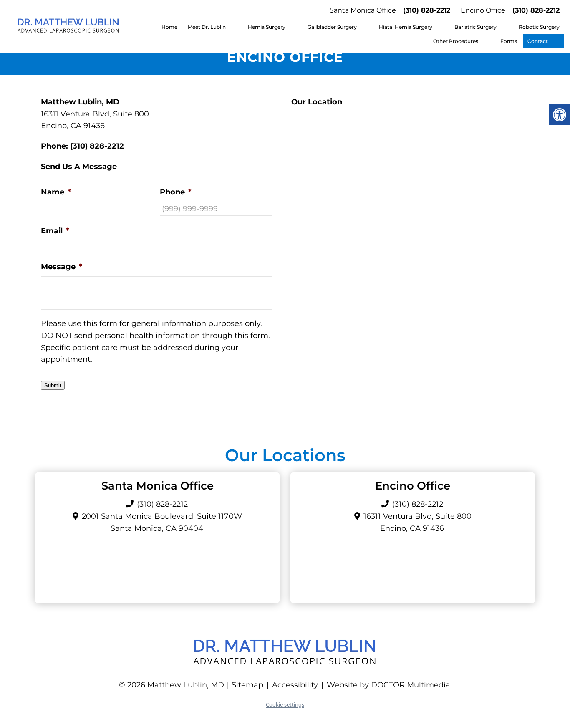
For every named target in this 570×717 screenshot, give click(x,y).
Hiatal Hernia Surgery (405, 27)
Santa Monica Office (363, 10)
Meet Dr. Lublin (207, 27)
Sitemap (247, 684)
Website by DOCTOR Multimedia (388, 684)
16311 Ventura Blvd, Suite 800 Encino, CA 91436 (417, 522)
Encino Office (483, 10)
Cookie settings (285, 704)
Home (169, 27)
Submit (52, 385)
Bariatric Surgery (475, 27)
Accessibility (295, 684)
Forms (508, 41)
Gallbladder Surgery (332, 27)
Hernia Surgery (266, 27)
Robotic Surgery (539, 27)
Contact (537, 41)
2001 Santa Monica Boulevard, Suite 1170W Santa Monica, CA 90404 (162, 522)
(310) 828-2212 (426, 10)
